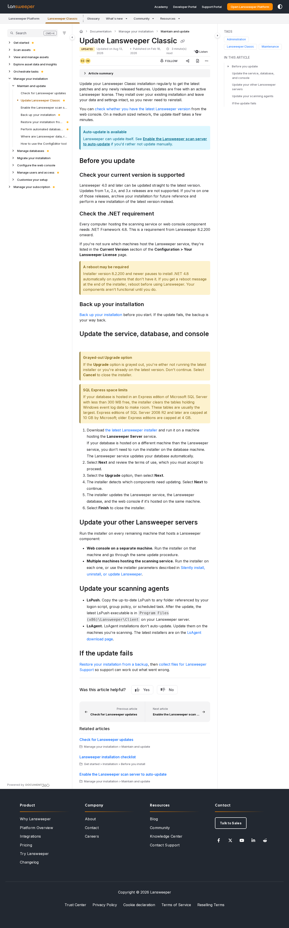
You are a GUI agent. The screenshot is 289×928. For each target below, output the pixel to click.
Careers (92, 836)
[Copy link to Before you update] (142, 161)
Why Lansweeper (35, 819)
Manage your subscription (32, 187)
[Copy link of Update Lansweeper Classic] (182, 41)
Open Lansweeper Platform (250, 7)
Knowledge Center (166, 836)
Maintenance (270, 46)
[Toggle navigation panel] (72, 37)
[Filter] (64, 33)
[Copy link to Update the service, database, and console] (86, 344)
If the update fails (244, 103)
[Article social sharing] (187, 60)
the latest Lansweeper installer (131, 430)
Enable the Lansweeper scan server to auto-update (44, 107)
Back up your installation (38, 115)
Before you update (245, 66)
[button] (24, 18)
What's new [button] (114, 18)
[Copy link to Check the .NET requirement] (161, 214)
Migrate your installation (34, 158)
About (90, 819)
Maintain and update (31, 86)
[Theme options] (280, 6)
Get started (21, 42)
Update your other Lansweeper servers (254, 87)
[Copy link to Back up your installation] (151, 304)
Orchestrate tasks (26, 71)
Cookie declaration (139, 905)
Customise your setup (32, 179)
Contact (92, 827)
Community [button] (141, 18)
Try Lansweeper (34, 853)
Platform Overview (36, 827)
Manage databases (30, 151)
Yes (146, 689)
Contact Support (165, 845)
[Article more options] (206, 60)
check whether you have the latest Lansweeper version (142, 109)
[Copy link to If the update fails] (140, 654)
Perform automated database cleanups (42, 129)
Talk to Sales (231, 823)
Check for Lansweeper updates (43, 93)
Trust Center (75, 905)
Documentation (101, 31)
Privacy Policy (105, 905)
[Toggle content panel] (217, 35)
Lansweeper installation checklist (107, 757)
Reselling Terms (210, 905)
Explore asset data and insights (35, 64)
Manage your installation (31, 78)
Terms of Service (176, 905)
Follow (170, 61)
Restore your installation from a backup (42, 122)
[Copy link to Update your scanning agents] (176, 589)
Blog (154, 819)
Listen (203, 51)
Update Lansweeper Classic (40, 100)
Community (160, 827)
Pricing (26, 845)
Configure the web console (36, 165)
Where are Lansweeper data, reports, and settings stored (44, 136)
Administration (236, 39)
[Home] (21, 6)
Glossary (93, 18)
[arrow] (228, 66)
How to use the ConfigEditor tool (44, 143)
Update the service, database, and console (253, 75)
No (171, 689)
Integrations (30, 836)
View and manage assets (31, 57)
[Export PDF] (197, 60)
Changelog (29, 862)
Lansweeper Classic (240, 46)
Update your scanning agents (252, 96)
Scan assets (22, 50)
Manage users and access (35, 172)
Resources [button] (167, 18)
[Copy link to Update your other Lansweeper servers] (205, 522)
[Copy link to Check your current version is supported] (192, 175)
